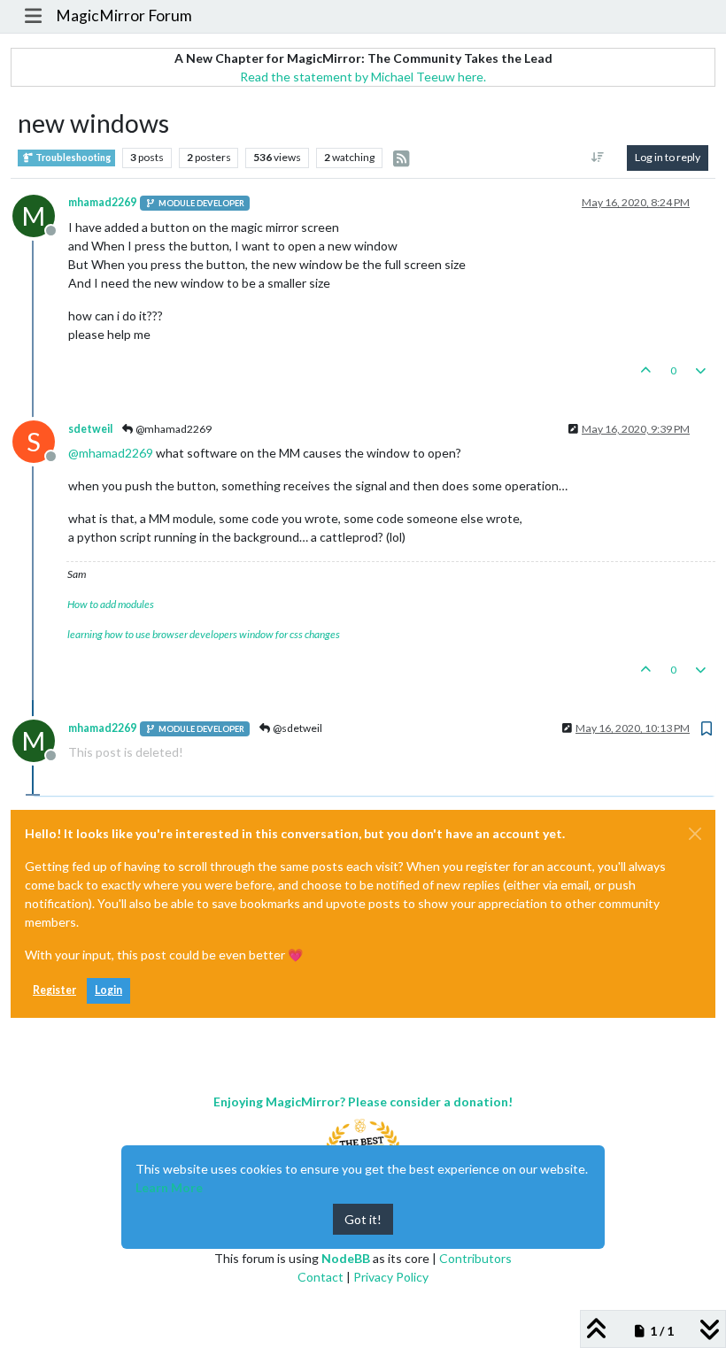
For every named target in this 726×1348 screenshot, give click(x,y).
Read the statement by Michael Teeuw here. (363, 76)
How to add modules (110, 604)
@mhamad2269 (173, 428)
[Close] (695, 834)
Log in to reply (667, 157)
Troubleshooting (72, 157)
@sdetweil (296, 728)
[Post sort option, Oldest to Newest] (598, 157)
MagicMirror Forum (124, 15)
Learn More (169, 1187)
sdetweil (90, 428)
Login (108, 990)
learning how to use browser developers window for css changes (203, 634)
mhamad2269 (102, 202)
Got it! (363, 1219)
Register (54, 990)
